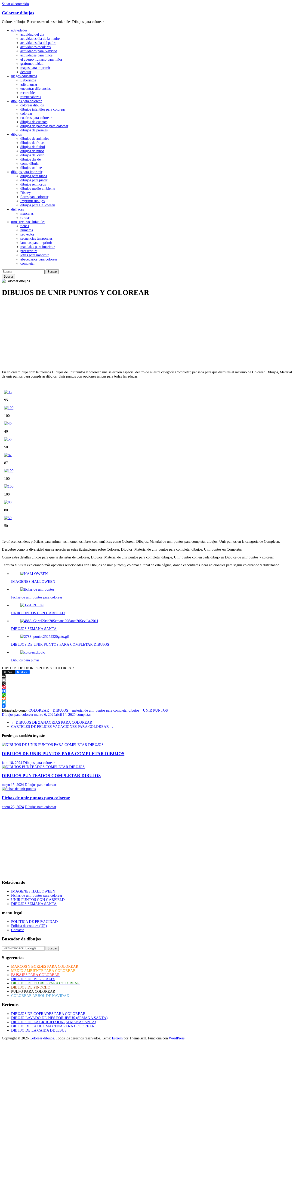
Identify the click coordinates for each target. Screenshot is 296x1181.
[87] (8, 455)
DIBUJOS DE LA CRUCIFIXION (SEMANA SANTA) (53, 1022)
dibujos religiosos (33, 184)
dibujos (16, 134)
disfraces (17, 209)
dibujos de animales (34, 138)
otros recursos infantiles (28, 222)
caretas (25, 218)
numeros (26, 230)
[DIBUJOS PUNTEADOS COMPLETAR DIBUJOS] (43, 767)
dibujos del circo (32, 155)
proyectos (27, 234)
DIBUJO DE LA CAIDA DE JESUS (39, 1030)
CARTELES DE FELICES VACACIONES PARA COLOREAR (62, 726)
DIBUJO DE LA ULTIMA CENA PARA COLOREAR (53, 1026)
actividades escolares (35, 47)
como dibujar (30, 163)
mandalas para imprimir (37, 247)
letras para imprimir (34, 255)
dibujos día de (30, 159)
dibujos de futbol (32, 147)
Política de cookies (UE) (29, 926)
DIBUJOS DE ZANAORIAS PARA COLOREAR (51, 722)
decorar (25, 72)
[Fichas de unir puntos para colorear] (19, 789)
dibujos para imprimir (26, 172)
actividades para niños (36, 55)
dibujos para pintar (33, 180)
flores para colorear (34, 197)
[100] (8, 408)
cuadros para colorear (36, 118)
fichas (24, 226)
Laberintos (28, 80)
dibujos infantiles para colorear (42, 109)
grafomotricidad (31, 63)
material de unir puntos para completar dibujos (105, 710)
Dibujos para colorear (17, 714)
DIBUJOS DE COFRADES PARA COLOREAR (48, 1014)
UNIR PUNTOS (155, 710)
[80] (8, 502)
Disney (25, 193)
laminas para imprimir (36, 243)
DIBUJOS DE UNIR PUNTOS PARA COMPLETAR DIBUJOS (63, 753)
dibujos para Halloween (37, 205)
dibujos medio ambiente (37, 188)
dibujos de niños (32, 151)
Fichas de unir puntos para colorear (36, 797)
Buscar (52, 271)
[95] (8, 392)
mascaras (27, 213)
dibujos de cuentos (33, 122)
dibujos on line (31, 168)
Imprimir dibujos (32, 201)
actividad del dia (32, 34)
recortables (28, 93)
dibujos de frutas (32, 143)
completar (27, 263)
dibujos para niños (33, 176)
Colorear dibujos (18, 12)
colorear (26, 113)
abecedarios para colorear (38, 259)
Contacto (17, 930)
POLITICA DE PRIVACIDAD (34, 922)
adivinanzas (28, 84)
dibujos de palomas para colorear (44, 126)
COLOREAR (38, 710)
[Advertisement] (140, 334)
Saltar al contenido (15, 4)
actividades (19, 30)
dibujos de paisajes (34, 130)
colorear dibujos (32, 105)
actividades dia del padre (38, 43)
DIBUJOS (60, 710)
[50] (8, 439)
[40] (8, 423)
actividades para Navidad (38, 51)
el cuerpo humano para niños (41, 59)
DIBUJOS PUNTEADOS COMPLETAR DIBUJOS (51, 775)
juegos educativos (24, 76)
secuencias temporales (36, 238)
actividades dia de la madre (40, 38)
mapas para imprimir (35, 68)
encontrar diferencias (35, 88)
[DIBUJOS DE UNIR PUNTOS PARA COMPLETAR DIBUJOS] (53, 745)
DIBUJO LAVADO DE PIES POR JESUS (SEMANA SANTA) (59, 1018)
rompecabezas (30, 97)
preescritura (28, 251)
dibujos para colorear (26, 101)
